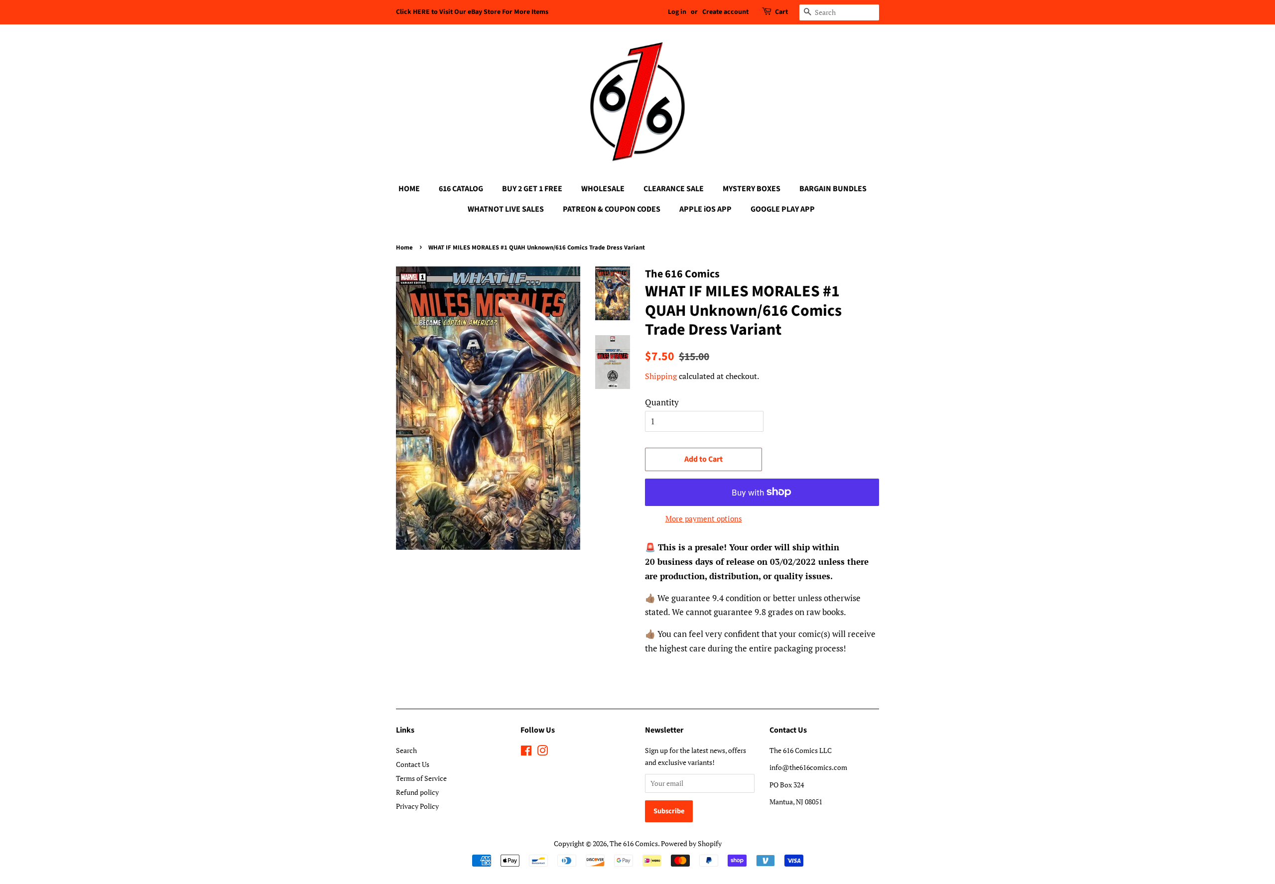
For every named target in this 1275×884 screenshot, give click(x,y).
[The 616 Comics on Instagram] (542, 752)
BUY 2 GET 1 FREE (532, 188)
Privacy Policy (417, 806)
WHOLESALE (603, 188)
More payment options (703, 518)
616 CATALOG (461, 188)
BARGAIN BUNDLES (833, 188)
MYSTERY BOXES (751, 188)
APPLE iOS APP (705, 209)
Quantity (662, 402)
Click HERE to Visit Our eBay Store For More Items (472, 12)
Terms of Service (421, 778)
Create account (725, 12)
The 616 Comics (634, 843)
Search (406, 750)
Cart (781, 12)
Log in (677, 12)
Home (404, 247)
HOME (409, 188)
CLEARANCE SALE (673, 188)
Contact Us (412, 764)
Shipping (661, 376)
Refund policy (417, 792)
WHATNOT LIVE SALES (506, 209)
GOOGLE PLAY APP (783, 209)
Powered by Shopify (691, 843)
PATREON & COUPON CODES (611, 209)
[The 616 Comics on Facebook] (526, 752)
